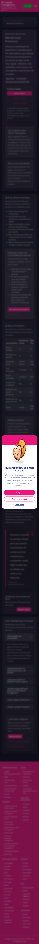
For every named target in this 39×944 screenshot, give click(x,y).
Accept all (19, 492)
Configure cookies (19, 499)
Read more (19, 505)
